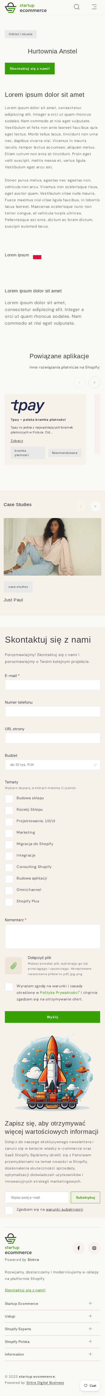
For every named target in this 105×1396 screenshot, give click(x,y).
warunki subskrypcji (64, 1209)
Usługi (10, 1316)
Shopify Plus (28, 901)
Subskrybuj (85, 1197)
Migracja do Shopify (35, 843)
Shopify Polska (17, 1342)
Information (14, 1354)
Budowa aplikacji (32, 878)
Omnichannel (29, 889)
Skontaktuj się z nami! (30, 68)
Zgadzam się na (50, 1209)
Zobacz (17, 441)
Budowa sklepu (30, 798)
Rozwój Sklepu (30, 809)
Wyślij (52, 1017)
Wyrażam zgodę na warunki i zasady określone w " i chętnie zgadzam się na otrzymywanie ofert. (57, 993)
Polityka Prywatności (59, 992)
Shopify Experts (18, 1329)
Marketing (26, 832)
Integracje (26, 855)
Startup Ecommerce (21, 1304)
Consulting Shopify (34, 866)
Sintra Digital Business (45, 1382)
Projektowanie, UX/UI (36, 820)
